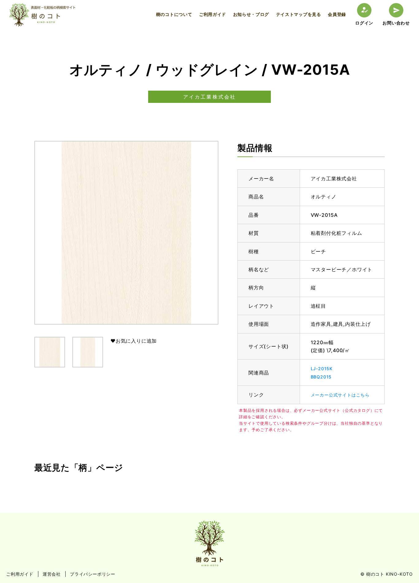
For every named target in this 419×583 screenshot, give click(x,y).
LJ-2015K (322, 368)
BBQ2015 (321, 376)
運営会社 (52, 574)
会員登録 (337, 14)
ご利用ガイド (212, 14)
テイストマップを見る (298, 14)
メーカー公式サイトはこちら (340, 394)
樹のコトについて (174, 14)
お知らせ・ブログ (251, 14)
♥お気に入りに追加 (133, 341)
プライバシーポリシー (92, 574)
